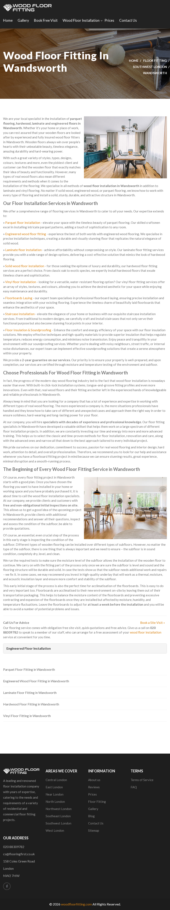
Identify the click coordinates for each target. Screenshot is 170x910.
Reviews (94, 787)
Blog (91, 816)
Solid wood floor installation (24, 266)
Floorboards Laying (18, 298)
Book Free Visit (46, 20)
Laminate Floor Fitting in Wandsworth (30, 692)
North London (55, 801)
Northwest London (59, 809)
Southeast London (58, 816)
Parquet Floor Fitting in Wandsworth (29, 669)
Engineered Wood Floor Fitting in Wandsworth (36, 681)
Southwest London (150, 67)
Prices (109, 20)
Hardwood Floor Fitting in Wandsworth (31, 704)
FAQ (134, 787)
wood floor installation (145, 632)
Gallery (23, 20)
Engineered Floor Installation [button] (28, 648)
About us (94, 780)
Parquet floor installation (22, 222)
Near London (54, 794)
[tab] (85, 648)
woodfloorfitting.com (76, 904)
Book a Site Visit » (152, 622)
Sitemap (93, 830)
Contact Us (128, 20)
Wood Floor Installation (81, 20)
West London (55, 830)
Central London (56, 780)
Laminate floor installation (23, 250)
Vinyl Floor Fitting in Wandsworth (27, 716)
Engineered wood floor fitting (25, 234)
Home (8, 20)
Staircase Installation (20, 314)
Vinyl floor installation (20, 282)
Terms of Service (142, 780)
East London (54, 787)
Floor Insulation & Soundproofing (28, 330)
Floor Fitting (155, 60)
